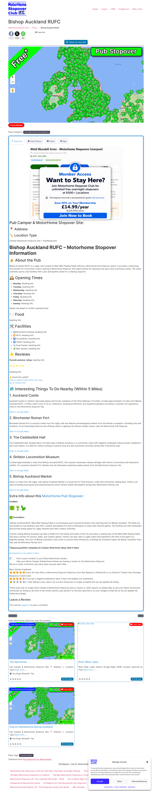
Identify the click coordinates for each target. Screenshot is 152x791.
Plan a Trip (137, 9)
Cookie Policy (108, 787)
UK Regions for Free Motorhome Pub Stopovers (64, 783)
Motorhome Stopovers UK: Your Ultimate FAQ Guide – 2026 (37, 779)
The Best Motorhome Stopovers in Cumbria (29, 775)
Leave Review (16, 125)
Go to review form (17, 383)
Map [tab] (64, 141)
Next (140, 616)
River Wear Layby (88, 661)
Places (34, 28)
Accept (100, 781)
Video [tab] (52, 141)
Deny (119, 781)
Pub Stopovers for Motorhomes (37, 759)
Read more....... (21, 670)
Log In (104, 9)
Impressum (131, 787)
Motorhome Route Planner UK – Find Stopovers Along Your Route (39, 787)
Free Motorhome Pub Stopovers (36, 132)
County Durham (26, 755)
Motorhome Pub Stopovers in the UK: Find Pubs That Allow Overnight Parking (45, 771)
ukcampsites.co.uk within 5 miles (24, 553)
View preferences (139, 781)
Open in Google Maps (19, 412)
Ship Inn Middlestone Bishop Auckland (31, 726)
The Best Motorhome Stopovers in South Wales (74, 775)
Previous (13, 616)
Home (95, 9)
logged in (25, 605)
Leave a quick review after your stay (25, 380)
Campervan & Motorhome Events (25, 783)
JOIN (113, 9)
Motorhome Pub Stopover (62, 496)
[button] (147, 762)
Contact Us (124, 9)
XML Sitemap (78, 787)
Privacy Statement (120, 787)
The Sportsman (18, 661)
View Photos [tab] (35, 141)
